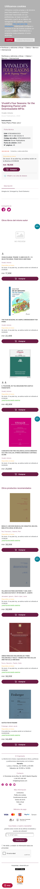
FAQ (20, 804)
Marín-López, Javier (21, 596)
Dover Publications (18, 140)
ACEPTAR (9, 40)
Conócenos (20, 792)
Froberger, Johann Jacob (9, 726)
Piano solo (16, 123)
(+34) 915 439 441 (20, 778)
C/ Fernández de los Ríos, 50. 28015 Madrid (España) (20, 776)
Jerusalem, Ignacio (8, 596)
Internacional (6, 50)
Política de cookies (20, 795)
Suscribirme (20, 840)
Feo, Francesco (7, 531)
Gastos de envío (20, 799)
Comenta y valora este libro (19, 151)
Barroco (36, 47)
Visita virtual (20, 802)
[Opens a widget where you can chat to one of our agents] (7, 885)
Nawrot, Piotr (16, 531)
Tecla (3, 123)
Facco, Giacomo (7, 663)
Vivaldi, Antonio (6, 262)
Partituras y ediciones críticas (12, 47)
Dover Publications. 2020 (11, 116)
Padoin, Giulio (17, 663)
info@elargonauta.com (20, 781)
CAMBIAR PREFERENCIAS (24, 40)
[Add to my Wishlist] (5, 176)
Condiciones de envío (20, 797)
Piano (9, 123)
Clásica (28, 47)
